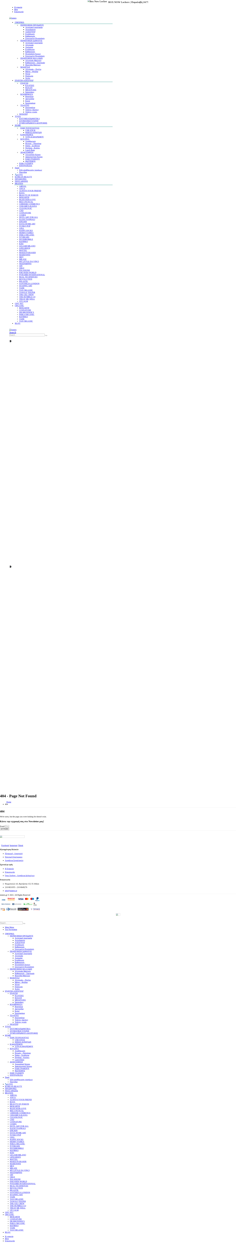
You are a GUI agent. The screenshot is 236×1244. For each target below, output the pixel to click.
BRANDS (19, 183)
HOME (18, 125)
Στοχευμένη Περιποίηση (34, 38)
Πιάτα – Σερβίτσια (32, 146)
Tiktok (20, 845)
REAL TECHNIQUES (28, 277)
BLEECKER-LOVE (27, 199)
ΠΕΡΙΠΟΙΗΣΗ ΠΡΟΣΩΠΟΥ (32, 25)
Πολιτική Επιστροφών (13, 857)
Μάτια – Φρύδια (31, 72)
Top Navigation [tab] (11, 929)
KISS (21, 244)
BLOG (17, 323)
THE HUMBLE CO (27, 297)
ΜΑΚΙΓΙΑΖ (25, 67)
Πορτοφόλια (30, 107)
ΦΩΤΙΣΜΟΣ (30, 161)
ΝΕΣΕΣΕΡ (23, 114)
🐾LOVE (9, 1084)
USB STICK (30, 130)
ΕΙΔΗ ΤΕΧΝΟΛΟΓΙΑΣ (29, 128)
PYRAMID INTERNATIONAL (32, 275)
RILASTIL (23, 281)
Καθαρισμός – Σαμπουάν (35, 63)
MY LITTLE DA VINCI (29, 261)
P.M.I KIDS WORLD (27, 272)
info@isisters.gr (11, 891)
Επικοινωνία (18, 12)
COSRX (22, 215)
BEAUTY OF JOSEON (28, 195)
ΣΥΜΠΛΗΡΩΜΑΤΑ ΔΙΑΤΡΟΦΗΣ (33, 123)
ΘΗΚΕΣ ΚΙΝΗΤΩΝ (33, 132)
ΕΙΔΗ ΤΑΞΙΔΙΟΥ (26, 163)
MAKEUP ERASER (27, 253)
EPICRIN (23, 222)
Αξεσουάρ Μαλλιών (33, 60)
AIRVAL (22, 186)
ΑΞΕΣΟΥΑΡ (30, 32)
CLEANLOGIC (25, 208)
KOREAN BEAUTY (13, 1086)
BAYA (22, 193)
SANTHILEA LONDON (29, 284)
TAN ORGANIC (26, 290)
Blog (16, 9)
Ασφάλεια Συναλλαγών (14, 860)
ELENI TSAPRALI (27, 219)
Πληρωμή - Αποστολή (13, 854)
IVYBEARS (24, 237)
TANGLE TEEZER (27, 292)
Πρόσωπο (29, 76)
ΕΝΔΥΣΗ (24, 83)
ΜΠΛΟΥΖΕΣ (30, 90)
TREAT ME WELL (27, 299)
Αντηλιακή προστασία (34, 27)
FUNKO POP (24, 226)
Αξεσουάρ (29, 45)
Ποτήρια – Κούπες (32, 148)
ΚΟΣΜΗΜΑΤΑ (26, 94)
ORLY (21, 268)
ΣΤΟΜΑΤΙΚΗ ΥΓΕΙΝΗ (28, 121)
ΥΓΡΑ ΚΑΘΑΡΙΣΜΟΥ (34, 137)
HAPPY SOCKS (26, 230)
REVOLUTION (25, 279)
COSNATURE (25, 213)
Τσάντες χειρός (31, 112)
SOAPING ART (25, 286)
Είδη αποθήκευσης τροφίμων (30, 170)
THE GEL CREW (26, 295)
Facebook (5, 845)
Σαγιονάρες (29, 92)
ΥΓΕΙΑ (18, 116)
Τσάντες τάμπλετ (32, 110)
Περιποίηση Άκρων (33, 54)
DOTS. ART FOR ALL (28, 217)
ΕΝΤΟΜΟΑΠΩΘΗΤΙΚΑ (29, 119)
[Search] (46, 335)
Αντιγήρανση (30, 29)
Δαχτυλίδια (29, 99)
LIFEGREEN (24, 248)
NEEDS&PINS (25, 264)
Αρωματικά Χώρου (33, 155)
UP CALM (14, 1210)
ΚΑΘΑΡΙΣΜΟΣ (26, 135)
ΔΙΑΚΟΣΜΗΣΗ (26, 152)
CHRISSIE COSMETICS (29, 204)
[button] (12, 332)
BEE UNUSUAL (26, 202)
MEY (21, 257)
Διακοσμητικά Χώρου (34, 157)
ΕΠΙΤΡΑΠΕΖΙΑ (25, 166)
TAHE (21, 288)
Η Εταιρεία (9, 869)
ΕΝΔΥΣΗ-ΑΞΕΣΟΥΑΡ (24, 80)
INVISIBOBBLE (26, 239)
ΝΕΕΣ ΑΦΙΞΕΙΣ (11, 1091)
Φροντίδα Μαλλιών (33, 65)
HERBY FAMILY (26, 233)
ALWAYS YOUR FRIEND (30, 191)
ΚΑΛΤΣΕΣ (29, 85)
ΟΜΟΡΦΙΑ (19, 22)
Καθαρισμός (30, 36)
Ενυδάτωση (30, 34)
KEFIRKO (23, 241)
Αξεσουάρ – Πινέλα (33, 69)
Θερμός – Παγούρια (33, 143)
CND (21, 211)
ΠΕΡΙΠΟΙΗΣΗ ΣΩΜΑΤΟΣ (31, 41)
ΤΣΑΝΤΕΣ (24, 105)
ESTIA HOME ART (27, 224)
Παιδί (17, 168)
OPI (20, 266)
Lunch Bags (30, 150)
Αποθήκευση (30, 141)
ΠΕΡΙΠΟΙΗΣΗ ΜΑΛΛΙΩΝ (31, 58)
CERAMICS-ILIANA (28, 206)
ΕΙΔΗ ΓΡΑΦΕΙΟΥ (32, 159)
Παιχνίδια (13, 1082)
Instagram (13, 845)
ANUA (22, 188)
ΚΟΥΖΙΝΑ (24, 139)
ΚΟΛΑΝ (28, 88)
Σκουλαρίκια (30, 103)
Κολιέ (27, 101)
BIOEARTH (24, 197)
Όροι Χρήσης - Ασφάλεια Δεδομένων (20, 876)
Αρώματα (29, 47)
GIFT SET (9, 1212)
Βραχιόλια (29, 96)
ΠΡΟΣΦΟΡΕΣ (10, 1089)
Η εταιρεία (18, 7)
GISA (21, 228)
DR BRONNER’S (26, 312)
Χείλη (17, 989)
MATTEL (23, 250)
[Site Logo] (12, 18)
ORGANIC (19, 306)
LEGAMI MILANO (27, 246)
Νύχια (27, 74)
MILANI (22, 259)
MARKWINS (24, 255)
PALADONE (24, 270)
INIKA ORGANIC (26, 235)
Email (2, 826)
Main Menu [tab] (9, 927)
